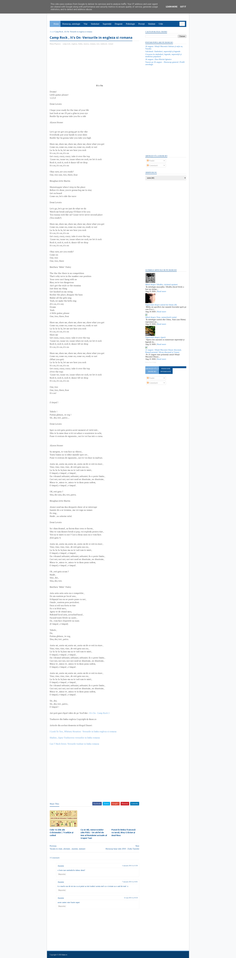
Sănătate (151, 24)
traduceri (104, 44)
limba (80, 44)
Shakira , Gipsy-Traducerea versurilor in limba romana (75, 737)
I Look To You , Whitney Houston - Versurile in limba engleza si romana (83, 731)
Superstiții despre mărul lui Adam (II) (161, 305)
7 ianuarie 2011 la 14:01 (130, 882)
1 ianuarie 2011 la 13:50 (130, 865)
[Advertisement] (73, 67)
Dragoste (119, 24)
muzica (86, 44)
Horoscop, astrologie (71, 24)
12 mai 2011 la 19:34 (131, 898)
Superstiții (107, 24)
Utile (161, 24)
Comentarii (153, 165)
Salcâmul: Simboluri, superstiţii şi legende (162, 51)
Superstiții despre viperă (155, 337)
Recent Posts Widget (150, 362)
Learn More (171, 7)
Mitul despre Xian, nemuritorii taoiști (161, 317)
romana (92, 44)
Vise (85, 24)
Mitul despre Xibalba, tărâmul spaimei (161, 285)
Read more (161, 291)
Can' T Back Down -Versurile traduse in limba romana (74, 743)
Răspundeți (61, 874)
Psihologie (130, 24)
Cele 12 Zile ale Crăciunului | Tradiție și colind (61, 832)
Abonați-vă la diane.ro (152, 370)
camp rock (66, 44)
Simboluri (95, 24)
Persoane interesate (165, 370)
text (98, 44)
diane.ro (64, 955)
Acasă (52, 32)
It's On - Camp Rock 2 (99, 713)
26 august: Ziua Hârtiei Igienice (158, 59)
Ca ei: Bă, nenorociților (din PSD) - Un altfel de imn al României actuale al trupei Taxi (94, 833)
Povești (141, 24)
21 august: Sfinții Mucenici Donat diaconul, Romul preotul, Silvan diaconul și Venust (163, 351)
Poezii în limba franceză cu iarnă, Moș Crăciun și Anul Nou (123, 832)
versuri (110, 44)
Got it (183, 7)
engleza (74, 44)
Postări (151, 161)
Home (56, 24)
